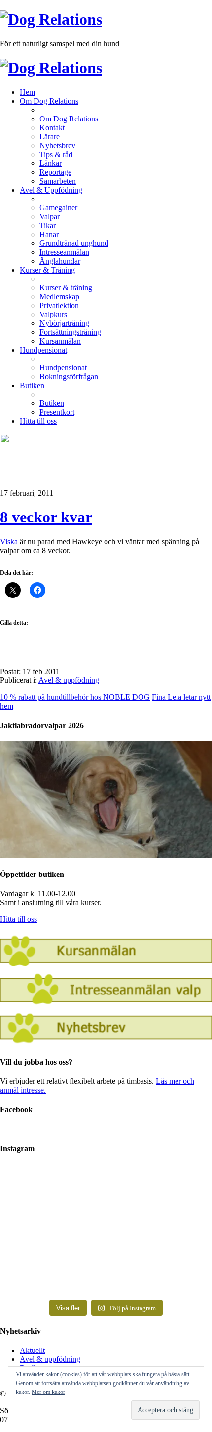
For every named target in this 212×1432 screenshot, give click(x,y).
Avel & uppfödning (68, 680)
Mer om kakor (48, 1392)
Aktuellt (32, 1350)
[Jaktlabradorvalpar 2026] (106, 855)
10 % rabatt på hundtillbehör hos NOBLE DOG (75, 697)
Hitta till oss (18, 919)
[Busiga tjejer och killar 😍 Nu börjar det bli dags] (106, 1211)
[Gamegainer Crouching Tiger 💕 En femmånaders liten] (106, 1183)
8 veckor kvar (46, 517)
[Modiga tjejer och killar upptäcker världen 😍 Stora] (106, 1272)
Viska (9, 541)
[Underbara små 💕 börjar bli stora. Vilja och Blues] (106, 1240)
